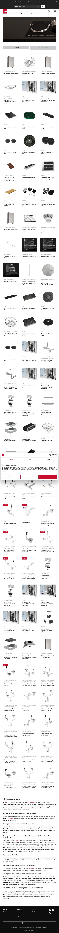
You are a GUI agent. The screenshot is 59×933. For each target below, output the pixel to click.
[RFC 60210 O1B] (29, 645)
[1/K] (48, 88)
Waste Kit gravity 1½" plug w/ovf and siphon (47, 357)
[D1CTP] (29, 348)
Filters (17, 47)
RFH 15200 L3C (8, 410)
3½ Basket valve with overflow (10, 681)
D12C (23, 125)
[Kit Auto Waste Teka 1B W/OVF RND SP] (48, 721)
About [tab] (48, 459)
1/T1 (42, 383)
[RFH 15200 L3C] (11, 401)
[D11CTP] (29, 192)
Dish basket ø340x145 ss (10, 331)
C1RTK (5, 125)
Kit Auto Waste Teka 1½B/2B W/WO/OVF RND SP (11, 758)
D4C (42, 306)
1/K (42, 96)
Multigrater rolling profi (29, 227)
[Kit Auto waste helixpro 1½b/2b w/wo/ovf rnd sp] (48, 747)
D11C (42, 150)
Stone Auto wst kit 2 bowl (9, 494)
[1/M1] (29, 591)
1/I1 (42, 600)
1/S (4, 627)
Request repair (6, 911)
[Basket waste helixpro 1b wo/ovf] (48, 218)
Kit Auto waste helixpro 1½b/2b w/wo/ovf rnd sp (48, 757)
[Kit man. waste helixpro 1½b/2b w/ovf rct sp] (11, 696)
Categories (44, 48)
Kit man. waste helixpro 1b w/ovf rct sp (48, 520)
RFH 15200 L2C (26, 410)
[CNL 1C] (29, 141)
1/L (23, 627)
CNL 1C (24, 150)
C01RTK (6, 306)
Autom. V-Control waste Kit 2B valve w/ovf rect (29, 681)
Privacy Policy (22, 927)
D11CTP (24, 200)
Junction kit (7, 254)
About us (34, 911)
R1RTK (43, 175)
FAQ (18, 916)
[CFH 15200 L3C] (11, 591)
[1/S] (11, 618)
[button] (27, 6)
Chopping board (8, 175)
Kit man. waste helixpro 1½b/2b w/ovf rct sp (10, 706)
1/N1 (23, 383)
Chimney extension (9, 71)
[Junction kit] (11, 245)
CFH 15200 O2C (8, 653)
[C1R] (29, 297)
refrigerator (31, 868)
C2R (23, 331)
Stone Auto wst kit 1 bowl (46, 494)
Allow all (48, 477)
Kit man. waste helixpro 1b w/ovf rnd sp (48, 783)
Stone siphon (26, 520)
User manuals (20, 911)
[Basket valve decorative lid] (48, 270)
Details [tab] (29, 459)
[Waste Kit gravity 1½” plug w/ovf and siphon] (48, 348)
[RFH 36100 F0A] (29, 428)
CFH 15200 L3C (8, 600)
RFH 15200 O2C (8, 437)
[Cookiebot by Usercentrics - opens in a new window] (50, 455)
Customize (28, 477)
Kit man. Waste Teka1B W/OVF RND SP (28, 730)
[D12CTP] (48, 192)
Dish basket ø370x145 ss (29, 71)
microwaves (10, 818)
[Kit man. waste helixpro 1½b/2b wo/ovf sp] (48, 696)
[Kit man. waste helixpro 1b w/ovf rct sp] (48, 511)
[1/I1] (48, 591)
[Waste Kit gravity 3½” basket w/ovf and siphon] (11, 374)
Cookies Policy (30, 927)
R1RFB (24, 175)
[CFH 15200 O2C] (11, 645)
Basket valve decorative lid (48, 280)
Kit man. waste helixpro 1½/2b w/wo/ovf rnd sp (29, 783)
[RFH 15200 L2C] (29, 401)
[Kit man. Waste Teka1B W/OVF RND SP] (29, 721)
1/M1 (23, 600)
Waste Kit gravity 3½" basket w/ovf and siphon (11, 384)
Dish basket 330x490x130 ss (8, 97)
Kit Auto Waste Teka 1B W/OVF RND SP (47, 730)
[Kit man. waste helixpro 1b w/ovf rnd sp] (48, 774)
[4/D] (29, 88)
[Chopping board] (11, 166)
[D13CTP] (48, 618)
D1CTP (24, 357)
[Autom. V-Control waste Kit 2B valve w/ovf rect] (29, 671)
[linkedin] (49, 913)
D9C (5, 357)
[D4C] (48, 297)
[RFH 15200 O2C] (11, 428)
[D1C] (48, 322)
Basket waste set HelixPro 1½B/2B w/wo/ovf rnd (8, 784)
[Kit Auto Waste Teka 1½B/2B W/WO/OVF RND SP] (11, 747)
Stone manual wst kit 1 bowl (10, 520)
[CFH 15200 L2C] (48, 564)
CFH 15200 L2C (45, 573)
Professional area (21, 914)
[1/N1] (29, 374)
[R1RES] (48, 116)
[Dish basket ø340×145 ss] (11, 322)
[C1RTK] (11, 116)
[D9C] (11, 348)
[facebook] (49, 910)
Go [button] (43, 6)
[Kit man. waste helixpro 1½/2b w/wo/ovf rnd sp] (29, 774)
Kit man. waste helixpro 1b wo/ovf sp (29, 706)
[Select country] (52, 11)
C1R (23, 306)
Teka (5, 802)
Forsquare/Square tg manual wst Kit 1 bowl (28, 574)
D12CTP (43, 200)
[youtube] (52, 910)
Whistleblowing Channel (41, 927)
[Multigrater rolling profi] (29, 218)
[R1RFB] (29, 166)
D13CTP (43, 627)
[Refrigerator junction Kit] (29, 270)
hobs (37, 858)
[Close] (56, 1)
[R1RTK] (48, 166)
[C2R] (29, 322)
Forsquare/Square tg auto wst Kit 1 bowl (9, 574)
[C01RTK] (11, 297)
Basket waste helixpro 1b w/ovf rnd (29, 547)
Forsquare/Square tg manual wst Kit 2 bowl (47, 547)
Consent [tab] (10, 459)
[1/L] (29, 618)
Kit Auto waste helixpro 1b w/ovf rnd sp (29, 757)
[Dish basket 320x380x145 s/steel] (48, 428)
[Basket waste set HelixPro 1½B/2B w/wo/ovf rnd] (11, 774)
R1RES (42, 125)
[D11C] (48, 141)
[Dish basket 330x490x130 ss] (11, 88)
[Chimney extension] (11, 62)
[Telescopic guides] (29, 245)
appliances (31, 802)
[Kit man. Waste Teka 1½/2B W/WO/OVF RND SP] (11, 721)
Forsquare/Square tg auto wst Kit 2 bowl (9, 547)
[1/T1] (48, 374)
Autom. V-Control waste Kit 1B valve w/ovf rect (48, 681)
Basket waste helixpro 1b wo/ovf (48, 228)
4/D (23, 96)
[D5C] (11, 141)
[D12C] (29, 116)
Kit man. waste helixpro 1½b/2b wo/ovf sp (48, 706)
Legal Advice (14, 927)
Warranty (5, 914)
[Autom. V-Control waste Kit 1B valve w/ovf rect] (48, 671)
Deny (10, 477)
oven (29, 827)
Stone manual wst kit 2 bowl (28, 494)
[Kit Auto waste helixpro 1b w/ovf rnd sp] (29, 747)
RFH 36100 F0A (26, 437)
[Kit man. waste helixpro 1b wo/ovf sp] (29, 696)
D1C (42, 331)
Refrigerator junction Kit (29, 279)
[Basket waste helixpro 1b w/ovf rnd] (29, 538)
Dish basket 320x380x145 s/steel (48, 437)
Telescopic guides (27, 254)
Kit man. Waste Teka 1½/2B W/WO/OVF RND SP (10, 731)
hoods (17, 840)
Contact (33, 914)
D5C (5, 150)
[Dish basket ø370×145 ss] (29, 62)
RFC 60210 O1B (26, 653)
